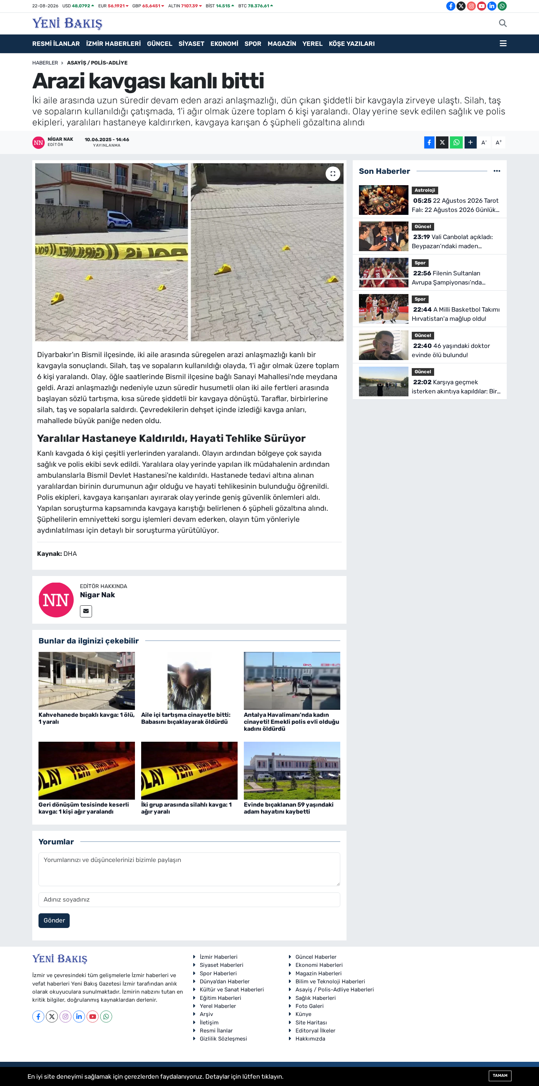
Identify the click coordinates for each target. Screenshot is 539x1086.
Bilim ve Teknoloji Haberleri (330, 981)
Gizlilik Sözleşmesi (223, 1038)
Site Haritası (311, 1022)
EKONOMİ (224, 43)
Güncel (423, 226)
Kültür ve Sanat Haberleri (232, 989)
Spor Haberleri (218, 973)
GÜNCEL (159, 43)
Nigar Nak (97, 594)
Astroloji (425, 190)
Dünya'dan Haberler (225, 981)
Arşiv (206, 1014)
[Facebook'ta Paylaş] (429, 142)
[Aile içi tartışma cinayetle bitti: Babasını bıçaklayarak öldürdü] (189, 680)
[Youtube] (93, 1016)
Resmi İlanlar (216, 1030)
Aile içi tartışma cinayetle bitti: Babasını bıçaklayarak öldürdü (186, 718)
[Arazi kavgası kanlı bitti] (189, 252)
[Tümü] (497, 171)
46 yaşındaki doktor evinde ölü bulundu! (451, 350)
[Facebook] (38, 1016)
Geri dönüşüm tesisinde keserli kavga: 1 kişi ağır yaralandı (83, 808)
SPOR (253, 43)
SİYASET (191, 43)
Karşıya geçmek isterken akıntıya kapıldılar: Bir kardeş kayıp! (454, 387)
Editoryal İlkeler (316, 1030)
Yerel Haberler (218, 1006)
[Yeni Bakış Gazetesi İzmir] (67, 22)
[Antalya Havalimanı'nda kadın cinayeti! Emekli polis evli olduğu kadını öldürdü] (292, 680)
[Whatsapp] (106, 1016)
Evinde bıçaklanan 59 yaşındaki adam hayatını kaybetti (289, 808)
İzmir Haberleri (219, 957)
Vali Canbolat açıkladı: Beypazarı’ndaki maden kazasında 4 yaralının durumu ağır (453, 242)
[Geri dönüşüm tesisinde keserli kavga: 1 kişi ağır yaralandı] (86, 770)
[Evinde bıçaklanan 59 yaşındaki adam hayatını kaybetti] (292, 770)
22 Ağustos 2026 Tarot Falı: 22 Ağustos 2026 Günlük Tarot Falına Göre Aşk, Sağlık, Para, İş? (455, 206)
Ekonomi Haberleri (319, 965)
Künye (303, 1014)
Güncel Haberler (316, 957)
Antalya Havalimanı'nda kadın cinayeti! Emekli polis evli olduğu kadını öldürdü (291, 721)
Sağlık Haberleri (316, 998)
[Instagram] (65, 1016)
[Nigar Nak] (56, 599)
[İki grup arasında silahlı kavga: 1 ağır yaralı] (189, 770)
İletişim (209, 1022)
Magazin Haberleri (319, 973)
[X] (52, 1016)
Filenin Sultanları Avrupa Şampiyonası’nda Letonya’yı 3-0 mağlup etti (450, 278)
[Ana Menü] (503, 44)
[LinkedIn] (79, 1016)
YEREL (312, 43)
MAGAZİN (282, 43)
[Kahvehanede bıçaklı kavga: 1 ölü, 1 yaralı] (86, 680)
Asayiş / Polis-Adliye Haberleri (335, 989)
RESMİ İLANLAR (56, 43)
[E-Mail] (86, 611)
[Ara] (503, 24)
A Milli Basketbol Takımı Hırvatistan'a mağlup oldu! (456, 314)
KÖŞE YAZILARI (352, 43)
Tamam (500, 1075)
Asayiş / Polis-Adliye (97, 63)
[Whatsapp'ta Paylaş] (456, 142)
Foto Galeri (310, 1006)
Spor (420, 262)
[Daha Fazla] (471, 142)
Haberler (45, 63)
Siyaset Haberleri (221, 965)
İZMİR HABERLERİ (113, 43)
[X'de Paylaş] (442, 142)
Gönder (54, 920)
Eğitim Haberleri (220, 998)
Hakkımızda (310, 1038)
